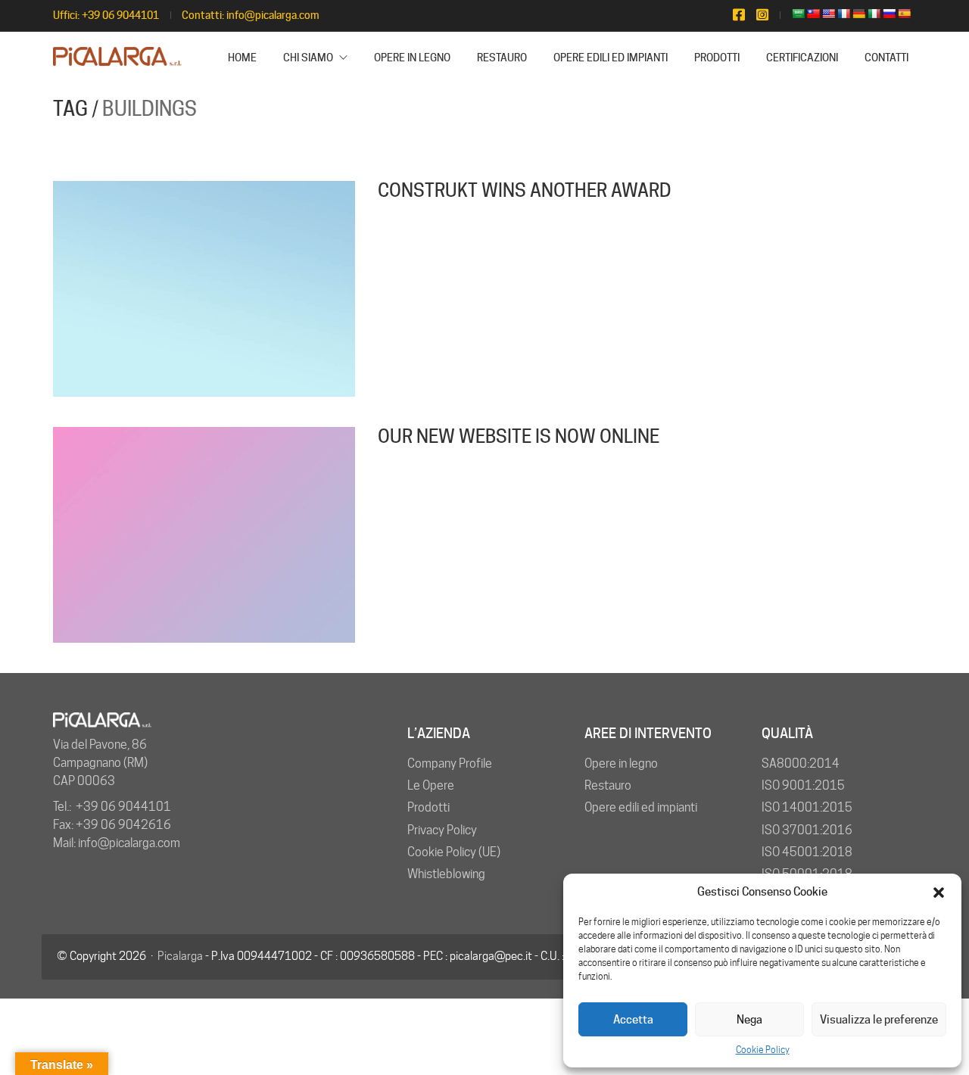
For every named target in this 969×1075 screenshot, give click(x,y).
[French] (843, 14)
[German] (858, 14)
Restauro (607, 785)
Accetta (633, 1020)
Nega (749, 1020)
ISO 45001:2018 (807, 852)
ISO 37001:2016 (807, 830)
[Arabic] (798, 14)
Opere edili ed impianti (640, 807)
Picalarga (180, 956)
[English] (828, 14)
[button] (938, 892)
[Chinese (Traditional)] (813, 14)
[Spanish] (904, 14)
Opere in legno (621, 763)
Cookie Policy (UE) (453, 852)
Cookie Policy (763, 1049)
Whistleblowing (446, 874)
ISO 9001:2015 (803, 785)
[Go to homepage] (117, 57)
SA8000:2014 (801, 763)
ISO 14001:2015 (807, 807)
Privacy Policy (442, 830)
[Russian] (889, 14)
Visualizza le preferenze (879, 1020)
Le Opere (430, 785)
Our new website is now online (518, 437)
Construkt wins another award (524, 191)
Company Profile (449, 763)
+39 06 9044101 (120, 15)
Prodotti (428, 807)
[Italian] (873, 14)
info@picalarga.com (272, 15)
